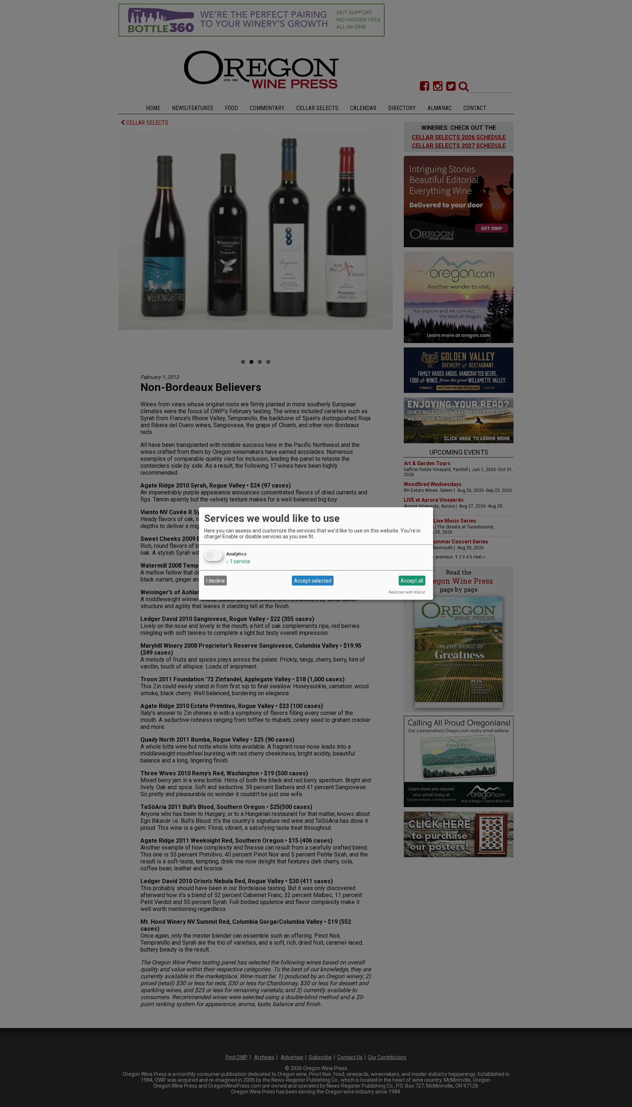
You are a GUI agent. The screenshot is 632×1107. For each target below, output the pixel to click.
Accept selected (312, 581)
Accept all (411, 581)
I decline (215, 581)
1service (238, 561)
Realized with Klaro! (407, 592)
